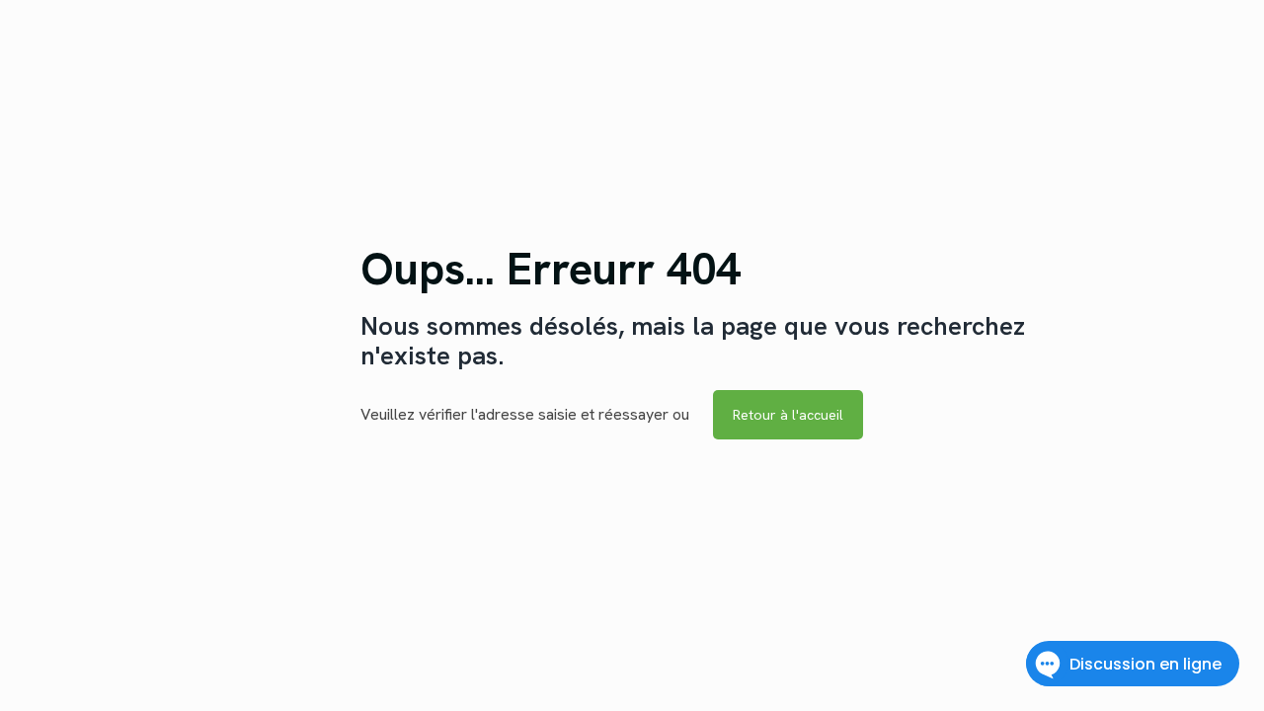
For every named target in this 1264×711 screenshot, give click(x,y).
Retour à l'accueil (788, 415)
